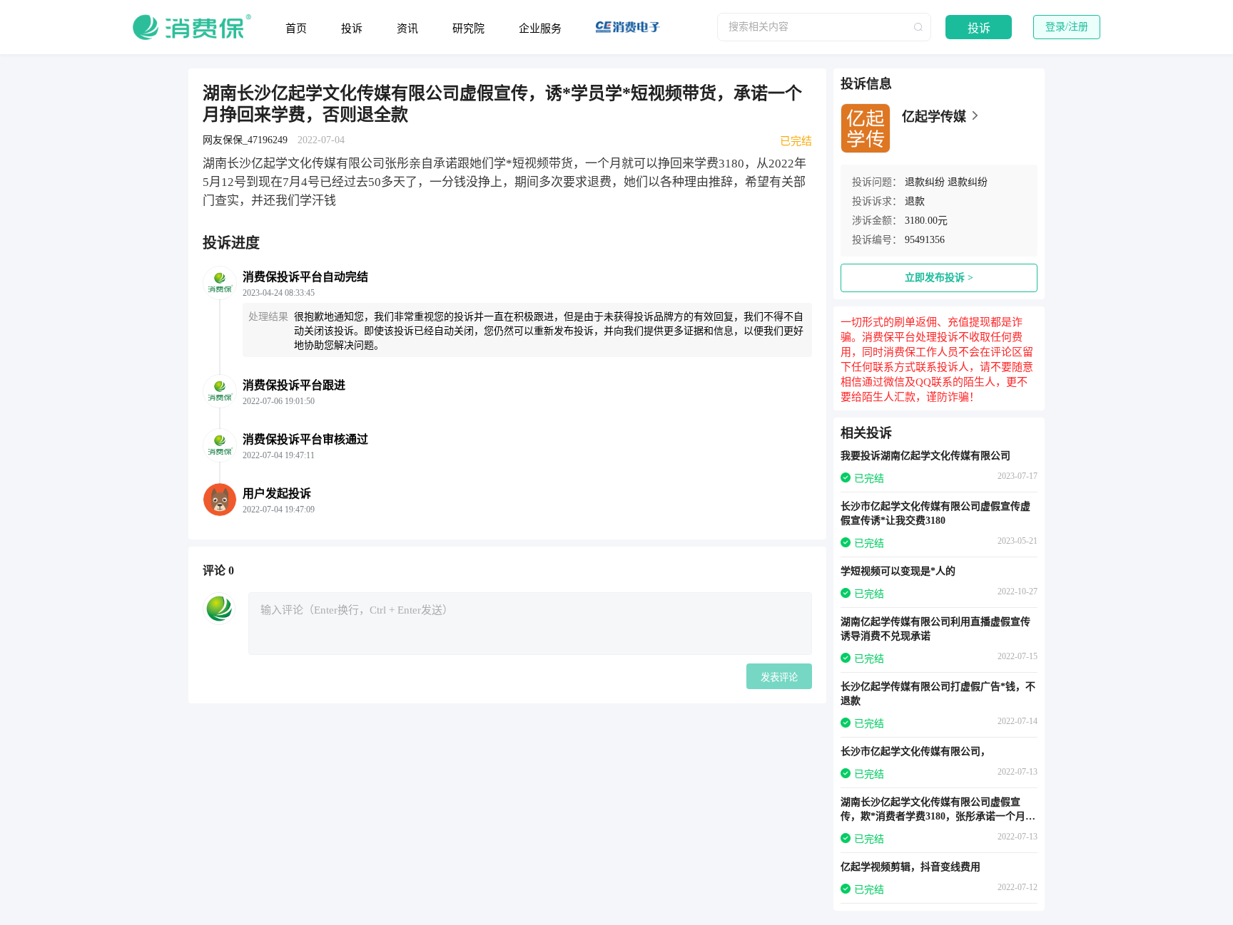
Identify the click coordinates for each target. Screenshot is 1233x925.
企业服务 (540, 28)
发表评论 (779, 677)
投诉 (351, 28)
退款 (915, 201)
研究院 (468, 28)
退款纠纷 (925, 182)
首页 (296, 28)
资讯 (407, 28)
